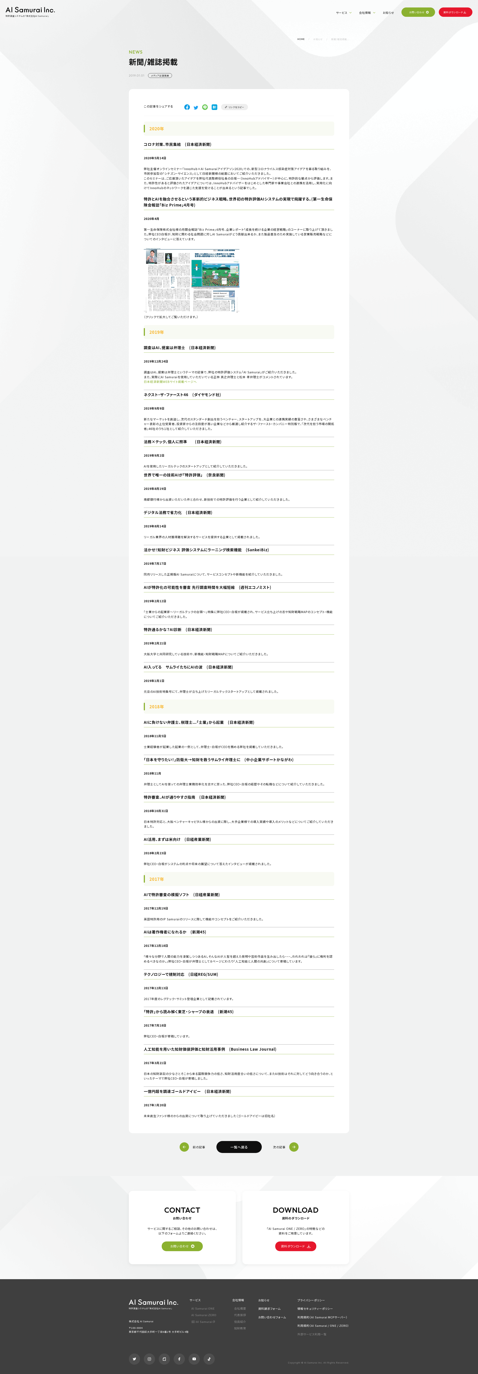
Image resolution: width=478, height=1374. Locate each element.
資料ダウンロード (453, 12)
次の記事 (279, 1147)
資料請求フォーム (269, 1309)
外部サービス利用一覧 (312, 1334)
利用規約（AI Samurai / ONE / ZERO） (323, 1326)
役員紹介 (240, 1322)
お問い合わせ (417, 12)
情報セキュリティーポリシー (315, 1309)
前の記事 (199, 1147)
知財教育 (240, 1328)
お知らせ (388, 13)
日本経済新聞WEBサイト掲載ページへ (170, 381)
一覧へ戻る (239, 1147)
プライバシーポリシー (311, 1300)
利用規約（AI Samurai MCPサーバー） (322, 1317)
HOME (301, 39)
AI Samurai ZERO (203, 1315)
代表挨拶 (240, 1315)
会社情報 (365, 13)
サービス (341, 13)
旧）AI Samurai (201, 1322)
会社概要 (240, 1308)
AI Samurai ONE (203, 1308)
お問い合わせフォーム (272, 1317)
